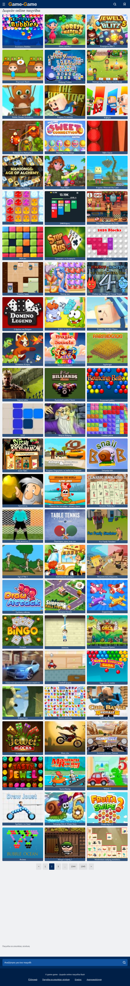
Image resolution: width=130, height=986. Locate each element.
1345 (83, 866)
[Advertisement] (65, 918)
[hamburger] (3, 4)
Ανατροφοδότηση (94, 980)
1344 (73, 866)
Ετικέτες (78, 980)
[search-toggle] (114, 4)
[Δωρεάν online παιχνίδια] (22, 4)
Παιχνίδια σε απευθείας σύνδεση (56, 980)
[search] (124, 962)
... (65, 866)
